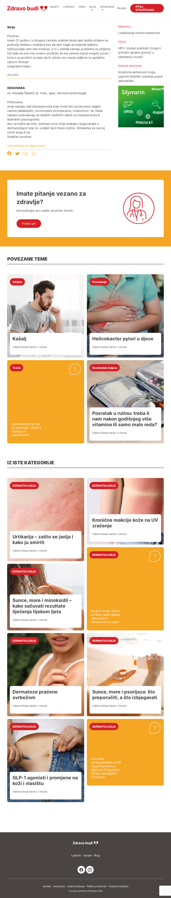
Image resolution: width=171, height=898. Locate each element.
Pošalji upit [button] (29, 223)
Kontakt (47, 886)
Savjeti (54, 6)
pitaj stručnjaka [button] (145, 8)
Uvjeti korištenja (75, 886)
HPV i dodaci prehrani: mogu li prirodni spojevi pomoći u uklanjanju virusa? (139, 52)
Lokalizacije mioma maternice (139, 33)
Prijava (121, 8)
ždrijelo (17, 282)
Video (82, 6)
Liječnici (68, 6)
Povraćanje (99, 282)
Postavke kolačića (118, 886)
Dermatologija (24, 485)
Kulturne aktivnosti (130, 66)
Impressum (59, 886)
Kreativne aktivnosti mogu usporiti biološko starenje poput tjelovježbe (140, 76)
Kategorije (107, 6)
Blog (93, 6)
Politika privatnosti (97, 886)
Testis (17, 368)
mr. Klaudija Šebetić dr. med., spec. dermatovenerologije (46, 93)
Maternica (124, 26)
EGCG (122, 42)
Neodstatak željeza (104, 368)
